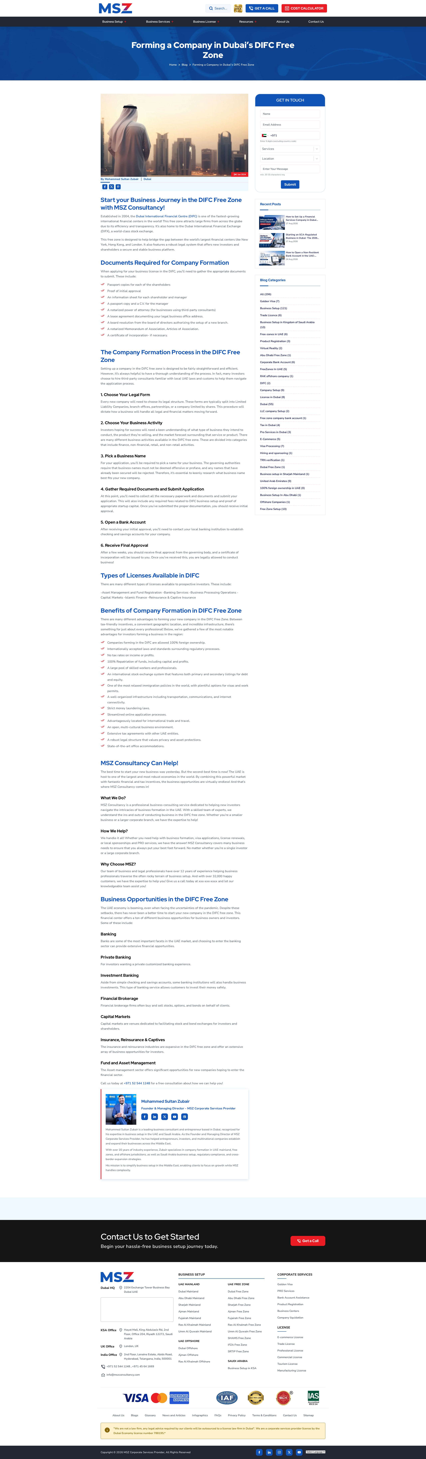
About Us (282, 21)
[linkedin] (144, 1116)
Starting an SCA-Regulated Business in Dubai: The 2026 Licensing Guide (301, 236)
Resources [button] (246, 21)
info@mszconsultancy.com (123, 1375)
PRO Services (285, 1291)
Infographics (200, 1415)
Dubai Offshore (188, 1348)
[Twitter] (289, 1452)
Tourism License (287, 1364)
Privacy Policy (237, 1415)
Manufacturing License (291, 1370)
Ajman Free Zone (238, 1311)
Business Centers (288, 1311)
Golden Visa (285, 1284)
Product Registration (290, 1304)
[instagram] (279, 1452)
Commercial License (289, 1357)
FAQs (217, 1415)
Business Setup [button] (112, 21)
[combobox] (262, 148)
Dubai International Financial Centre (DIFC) (166, 216)
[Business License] (218, 21)
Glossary (150, 1415)
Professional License (290, 1350)
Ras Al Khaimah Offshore (194, 1361)
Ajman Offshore (188, 1355)
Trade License (286, 1344)
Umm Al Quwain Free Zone (245, 1331)
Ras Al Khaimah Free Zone (244, 1325)
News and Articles (173, 1415)
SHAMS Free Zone (239, 1338)
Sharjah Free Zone (239, 1305)
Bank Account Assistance (293, 1298)
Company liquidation (290, 1317)
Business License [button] (204, 21)
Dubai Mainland (188, 1291)
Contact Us (316, 21)
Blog (185, 65)
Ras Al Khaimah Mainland (194, 1325)
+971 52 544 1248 (137, 1083)
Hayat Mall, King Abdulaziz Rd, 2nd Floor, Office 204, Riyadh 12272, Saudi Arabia (148, 1334)
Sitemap (308, 1415)
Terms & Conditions (264, 1415)
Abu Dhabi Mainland (191, 1298)
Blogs (134, 1415)
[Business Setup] (125, 21)
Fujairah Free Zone (239, 1318)
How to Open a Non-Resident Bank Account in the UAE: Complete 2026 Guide (302, 254)
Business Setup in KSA (242, 1368)
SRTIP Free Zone (238, 1351)
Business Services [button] (158, 21)
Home (173, 65)
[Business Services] (172, 21)
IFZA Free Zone (237, 1345)
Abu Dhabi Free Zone (241, 1298)
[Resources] (255, 21)
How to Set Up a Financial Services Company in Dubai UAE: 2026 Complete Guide (301, 218)
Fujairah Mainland (189, 1318)
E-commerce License (290, 1337)
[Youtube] (164, 1116)
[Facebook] (259, 1452)
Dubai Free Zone (238, 1291)
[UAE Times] (184, 1116)
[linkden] (269, 1452)
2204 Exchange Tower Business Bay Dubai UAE (147, 1290)
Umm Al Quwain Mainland (195, 1331)
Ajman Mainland (188, 1311)
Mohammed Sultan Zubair (122, 179)
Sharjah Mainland (189, 1305)
